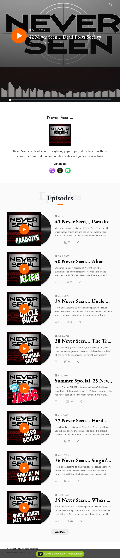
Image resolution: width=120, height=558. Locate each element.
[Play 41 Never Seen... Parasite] (24, 229)
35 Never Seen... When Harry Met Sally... (83, 500)
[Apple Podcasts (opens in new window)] (52, 170)
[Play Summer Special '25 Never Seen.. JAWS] (24, 388)
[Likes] (30, 42)
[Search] (110, 4)
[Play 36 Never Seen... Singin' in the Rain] (24, 468)
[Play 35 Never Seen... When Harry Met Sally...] (24, 508)
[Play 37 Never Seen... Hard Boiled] (24, 428)
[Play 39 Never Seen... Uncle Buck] (24, 309)
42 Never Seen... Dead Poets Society (65, 37)
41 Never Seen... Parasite (82, 221)
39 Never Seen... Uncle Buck (83, 301)
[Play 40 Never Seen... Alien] (24, 269)
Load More (60, 531)
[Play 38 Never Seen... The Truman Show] (24, 348)
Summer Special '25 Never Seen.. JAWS (83, 380)
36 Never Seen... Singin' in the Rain (83, 460)
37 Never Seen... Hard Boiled (83, 420)
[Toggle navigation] (116, 4)
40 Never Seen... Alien (79, 261)
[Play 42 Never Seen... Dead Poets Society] (19, 35)
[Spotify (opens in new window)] (68, 170)
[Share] (62, 42)
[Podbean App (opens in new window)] (60, 170)
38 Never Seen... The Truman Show (83, 341)
